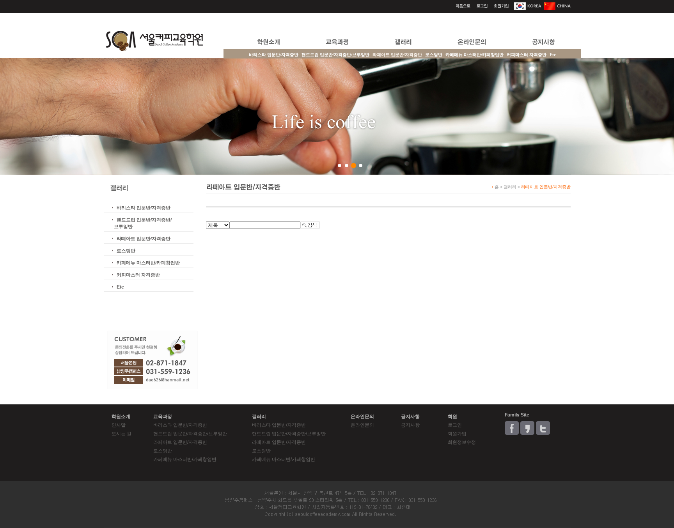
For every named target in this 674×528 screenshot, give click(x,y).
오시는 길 (121, 433)
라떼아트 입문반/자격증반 (143, 238)
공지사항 (410, 425)
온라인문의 (362, 425)
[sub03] (353, 165)
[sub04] (360, 165)
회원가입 (457, 433)
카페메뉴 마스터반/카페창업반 (474, 54)
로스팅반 (433, 54)
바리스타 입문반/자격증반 (273, 54)
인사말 (119, 425)
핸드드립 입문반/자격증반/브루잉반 (335, 54)
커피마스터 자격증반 (526, 54)
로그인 (455, 425)
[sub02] (346, 165)
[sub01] (339, 165)
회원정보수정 (462, 442)
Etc (553, 54)
